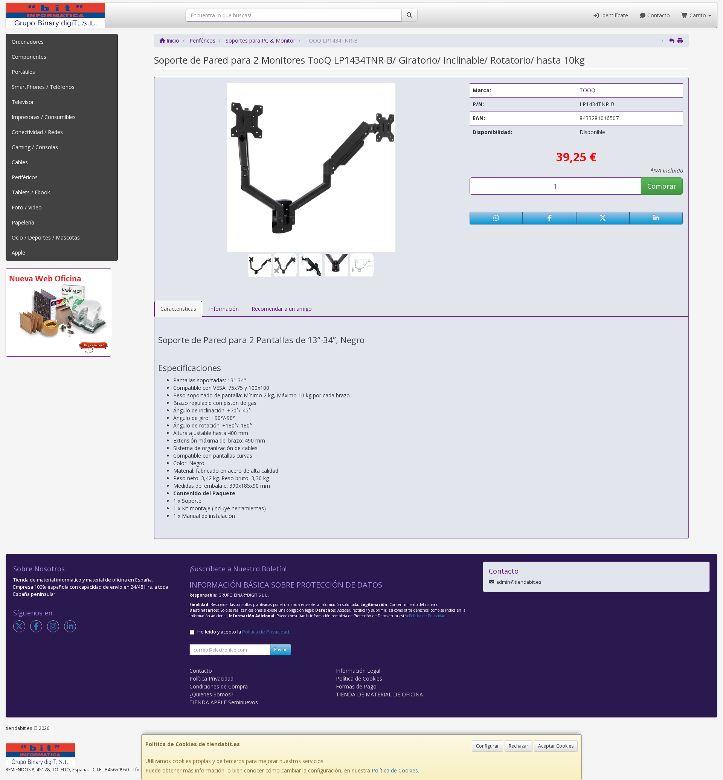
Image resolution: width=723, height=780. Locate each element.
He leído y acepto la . (243, 632)
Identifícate (613, 15)
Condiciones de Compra (218, 686)
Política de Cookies (395, 770)
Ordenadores (28, 41)
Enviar (280, 649)
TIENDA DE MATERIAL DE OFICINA (379, 694)
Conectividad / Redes (37, 132)
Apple (18, 252)
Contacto (658, 15)
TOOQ (587, 90)
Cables (20, 162)
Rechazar (518, 746)
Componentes (29, 56)
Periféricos (25, 177)
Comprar (661, 186)
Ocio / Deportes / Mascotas (46, 237)
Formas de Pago (356, 686)
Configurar (487, 746)
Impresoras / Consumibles (44, 117)
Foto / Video (27, 207)
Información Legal (358, 670)
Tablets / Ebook (31, 192)
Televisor (23, 101)
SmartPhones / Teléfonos (43, 86)
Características (178, 308)
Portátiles (23, 71)
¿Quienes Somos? (211, 694)
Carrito (698, 15)
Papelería (23, 222)
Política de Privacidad (427, 615)
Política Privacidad (211, 678)
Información (224, 308)
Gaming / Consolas (35, 147)
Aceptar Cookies (556, 746)
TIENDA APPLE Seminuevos (223, 702)
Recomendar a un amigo (282, 308)
